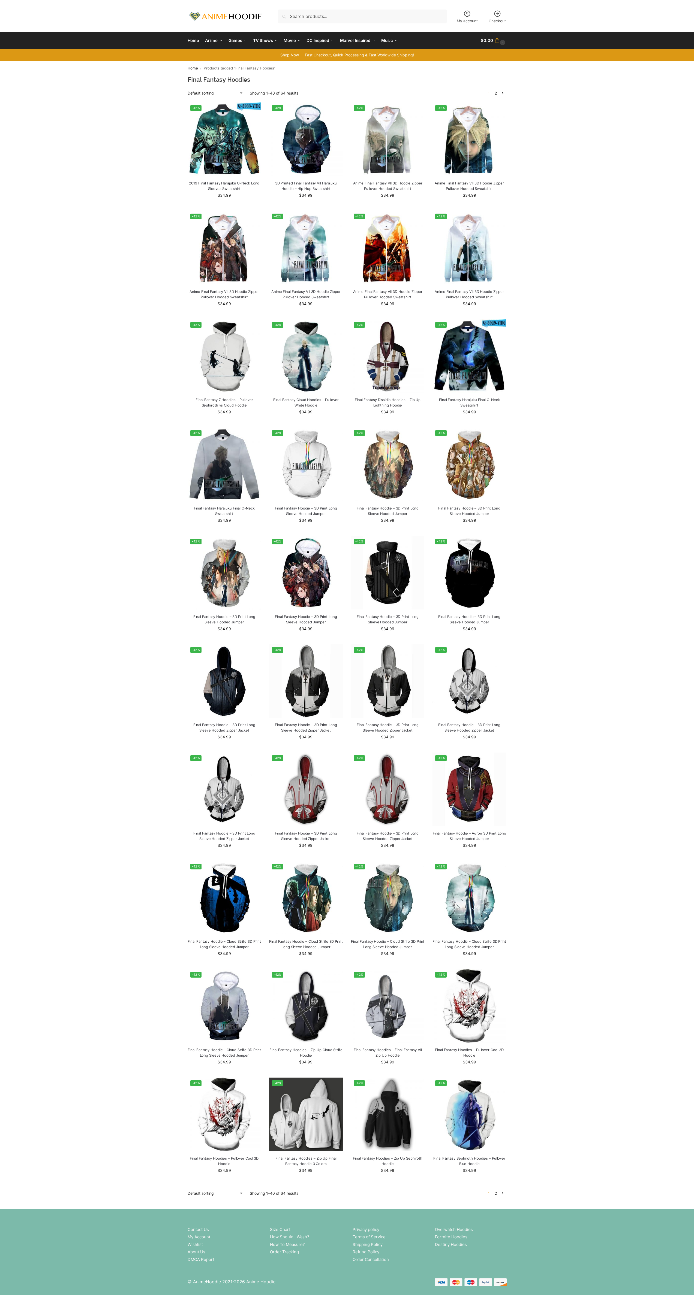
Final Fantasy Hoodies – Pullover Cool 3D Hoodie (469, 1052)
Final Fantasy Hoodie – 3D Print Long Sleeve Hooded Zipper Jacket (224, 727)
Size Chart (280, 1229)
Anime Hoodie (260, 1281)
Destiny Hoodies (451, 1244)
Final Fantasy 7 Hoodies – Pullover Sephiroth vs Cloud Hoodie (224, 402)
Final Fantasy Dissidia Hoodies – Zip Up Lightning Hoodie (387, 402)
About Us (196, 1251)
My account (467, 21)
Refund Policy (366, 1251)
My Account (199, 1236)
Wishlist (195, 1244)
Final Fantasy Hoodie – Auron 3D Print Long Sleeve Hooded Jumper (469, 836)
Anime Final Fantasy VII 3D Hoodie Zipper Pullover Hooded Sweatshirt (387, 186)
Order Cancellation (371, 1259)
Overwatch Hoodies (454, 1229)
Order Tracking (284, 1251)
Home (193, 68)
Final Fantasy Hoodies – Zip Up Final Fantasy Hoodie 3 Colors (305, 1161)
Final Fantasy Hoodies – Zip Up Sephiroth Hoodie (387, 1161)
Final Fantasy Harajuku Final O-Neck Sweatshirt (469, 402)
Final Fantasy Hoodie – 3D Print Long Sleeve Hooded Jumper (306, 511)
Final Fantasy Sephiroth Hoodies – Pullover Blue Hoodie (469, 1161)
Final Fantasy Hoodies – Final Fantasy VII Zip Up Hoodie (388, 1052)
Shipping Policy (368, 1244)
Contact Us (198, 1229)
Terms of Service (369, 1236)
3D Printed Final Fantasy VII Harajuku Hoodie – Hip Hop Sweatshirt (306, 186)
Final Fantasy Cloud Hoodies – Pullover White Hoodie (305, 402)
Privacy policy (366, 1229)
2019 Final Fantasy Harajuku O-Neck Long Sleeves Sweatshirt (224, 186)
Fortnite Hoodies (451, 1236)
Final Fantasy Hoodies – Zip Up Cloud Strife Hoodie (306, 1052)
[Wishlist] (253, 111)
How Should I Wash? (289, 1236)
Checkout (497, 21)
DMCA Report (201, 1259)
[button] (493, 40)
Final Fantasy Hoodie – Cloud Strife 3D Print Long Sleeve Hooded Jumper (224, 944)
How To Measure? (287, 1244)
